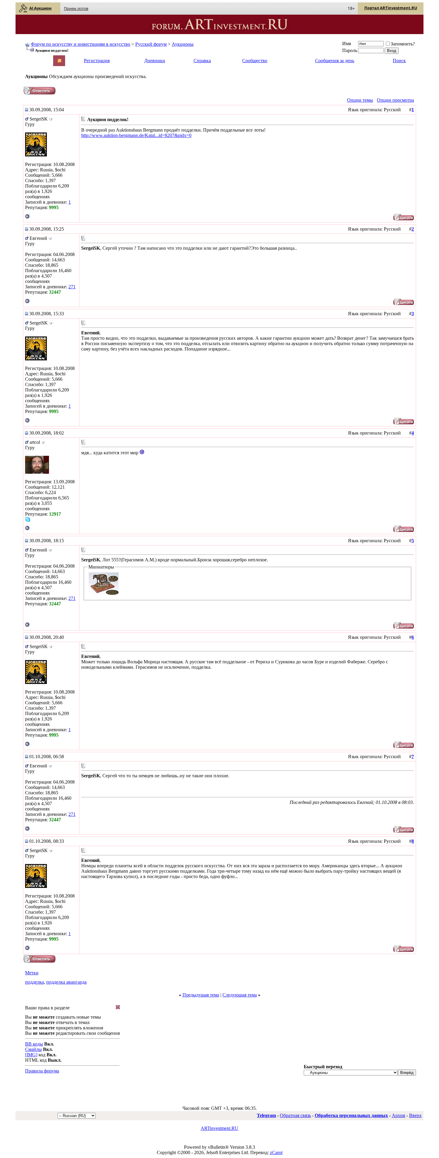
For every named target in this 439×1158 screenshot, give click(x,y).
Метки (32, 972)
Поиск (399, 60)
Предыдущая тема (200, 994)
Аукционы (183, 44)
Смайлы (33, 1049)
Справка (202, 60)
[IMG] (31, 1054)
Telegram (266, 1115)
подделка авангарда (66, 982)
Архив (398, 1115)
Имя (346, 43)
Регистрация (97, 60)
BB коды (34, 1043)
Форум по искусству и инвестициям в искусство (80, 44)
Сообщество (254, 60)
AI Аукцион (40, 8)
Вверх (415, 1115)
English (31, 57)
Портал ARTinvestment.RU (390, 7)
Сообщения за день (334, 60)
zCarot (276, 1152)
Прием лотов (76, 8)
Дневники (154, 60)
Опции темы (360, 100)
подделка (34, 982)
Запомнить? (403, 43)
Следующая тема (239, 994)
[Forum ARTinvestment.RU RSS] (59, 61)
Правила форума (42, 1070)
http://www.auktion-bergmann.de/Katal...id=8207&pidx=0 (136, 135)
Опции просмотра (395, 100)
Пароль (349, 50)
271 (72, 286)
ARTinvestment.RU (219, 1128)
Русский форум (151, 44)
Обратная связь (295, 1115)
